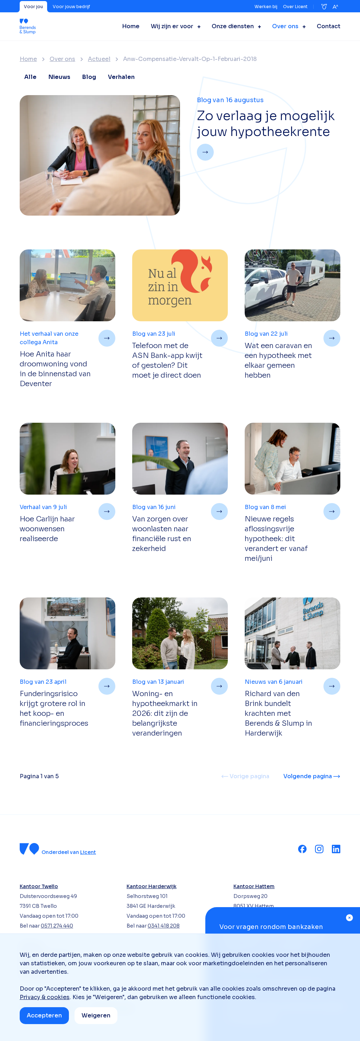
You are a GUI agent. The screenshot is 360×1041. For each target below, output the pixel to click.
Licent (88, 852)
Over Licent (295, 6)
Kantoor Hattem (254, 886)
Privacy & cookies (45, 997)
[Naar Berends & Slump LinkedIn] (336, 849)
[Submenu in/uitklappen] (196, 26)
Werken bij (266, 6)
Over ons (62, 59)
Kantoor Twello (39, 886)
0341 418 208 (164, 926)
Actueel (99, 59)
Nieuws (59, 77)
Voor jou (33, 6)
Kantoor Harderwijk (151, 886)
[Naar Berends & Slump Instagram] (319, 849)
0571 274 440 (57, 926)
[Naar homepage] (28, 26)
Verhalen (121, 77)
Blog (89, 77)
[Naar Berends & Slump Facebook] (302, 849)
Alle (30, 77)
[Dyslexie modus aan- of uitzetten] (324, 7)
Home (28, 59)
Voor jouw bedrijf (71, 6)
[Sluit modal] (349, 917)
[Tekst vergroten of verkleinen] (335, 7)
